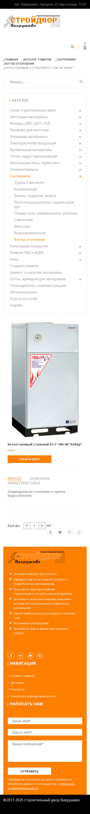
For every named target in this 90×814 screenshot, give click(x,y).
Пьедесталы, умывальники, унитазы (45, 213)
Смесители (23, 219)
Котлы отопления (19, 64)
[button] (80, 110)
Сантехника (66, 59)
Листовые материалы (28, 116)
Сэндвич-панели (24, 265)
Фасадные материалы (28, 136)
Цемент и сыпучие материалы (36, 272)
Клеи (14, 259)
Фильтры (22, 226)
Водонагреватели (29, 233)
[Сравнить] (79, 532)
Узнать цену (29, 459)
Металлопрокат (24, 292)
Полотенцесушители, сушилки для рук (43, 204)
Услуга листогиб (23, 298)
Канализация (25, 189)
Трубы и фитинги (29, 182)
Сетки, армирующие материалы (38, 279)
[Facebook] (11, 655)
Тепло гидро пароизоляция (33, 156)
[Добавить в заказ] (50, 532)
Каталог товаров (37, 59)
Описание (40, 478)
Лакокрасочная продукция (33, 143)
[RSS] (39, 655)
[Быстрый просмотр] (69, 532)
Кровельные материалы (31, 149)
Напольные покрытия (29, 246)
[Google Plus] (20, 655)
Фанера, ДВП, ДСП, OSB (30, 123)
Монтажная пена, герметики (34, 162)
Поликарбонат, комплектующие (38, 285)
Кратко (14, 478)
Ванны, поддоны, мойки (35, 195)
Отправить (30, 771)
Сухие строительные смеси (33, 110)
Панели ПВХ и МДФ (26, 252)
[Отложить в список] (60, 532)
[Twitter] (30, 655)
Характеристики (24, 483)
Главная (11, 59)
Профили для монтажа (29, 130)
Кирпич (16, 305)
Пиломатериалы (24, 169)
